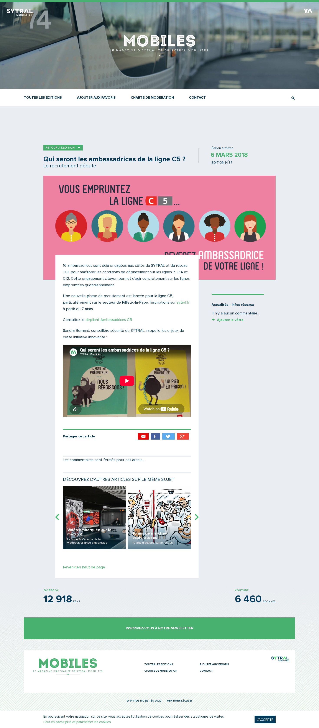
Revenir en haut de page (84, 567)
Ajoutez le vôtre (230, 320)
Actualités (220, 304)
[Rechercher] (293, 98)
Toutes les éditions (43, 97)
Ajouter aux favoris (96, 97)
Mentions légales (179, 701)
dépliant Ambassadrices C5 (109, 320)
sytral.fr (183, 302)
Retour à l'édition (60, 147)
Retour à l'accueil (159, 54)
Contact (197, 97)
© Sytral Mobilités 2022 (144, 701)
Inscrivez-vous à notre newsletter (159, 628)
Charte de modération (152, 97)
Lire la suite (94, 517)
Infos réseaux (243, 304)
